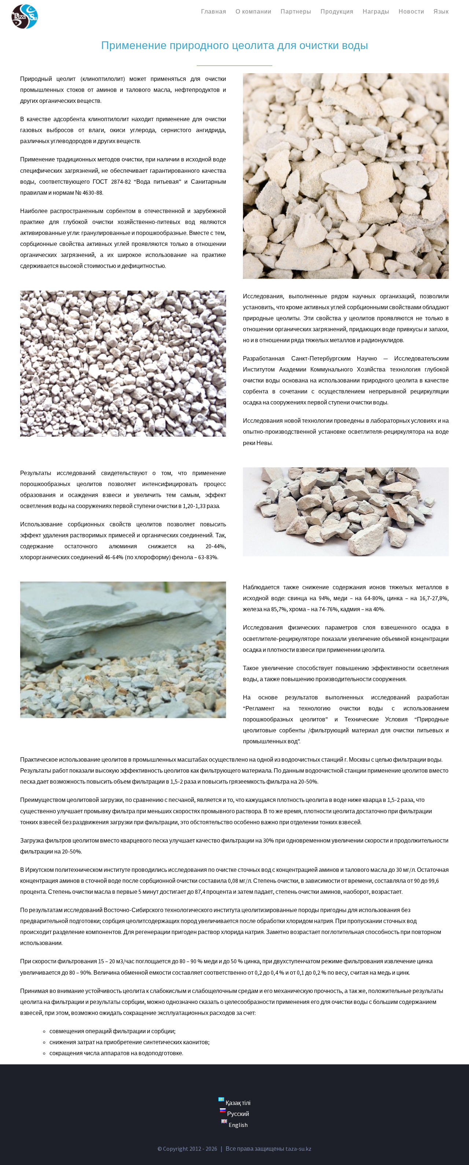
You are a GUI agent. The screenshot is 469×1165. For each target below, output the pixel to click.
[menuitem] (213, 11)
